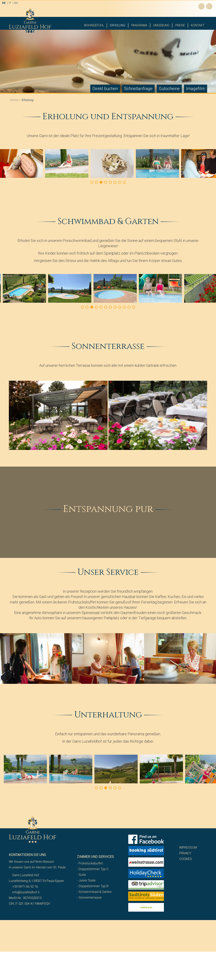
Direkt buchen (105, 88)
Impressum (188, 847)
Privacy (185, 853)
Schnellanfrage (138, 88)
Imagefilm (195, 88)
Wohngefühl (94, 25)
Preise (180, 25)
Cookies (185, 859)
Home (13, 100)
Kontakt (197, 25)
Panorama (139, 25)
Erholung (117, 25)
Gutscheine (169, 88)
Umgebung (161, 25)
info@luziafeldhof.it (25, 892)
